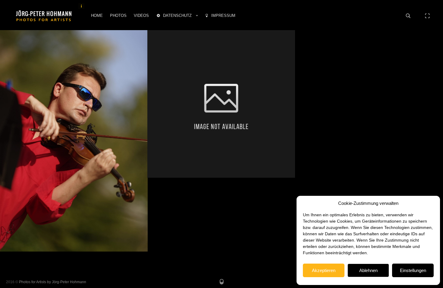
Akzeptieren (323, 270)
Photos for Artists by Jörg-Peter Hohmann (52, 282)
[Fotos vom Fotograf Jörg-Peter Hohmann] (43, 15)
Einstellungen (413, 270)
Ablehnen (368, 270)
